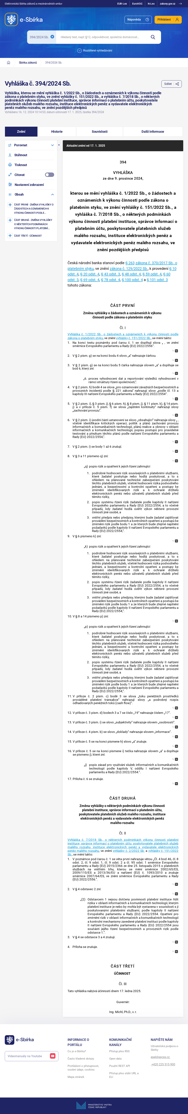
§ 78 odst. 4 (110, 280)
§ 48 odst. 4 (131, 274)
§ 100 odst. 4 (132, 280)
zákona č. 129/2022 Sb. (129, 268)
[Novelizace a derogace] (176, 350)
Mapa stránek (76, 1077)
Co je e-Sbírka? (77, 1051)
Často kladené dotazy (81, 1058)
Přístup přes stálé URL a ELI (124, 1075)
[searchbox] (101, 37)
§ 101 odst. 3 (157, 280)
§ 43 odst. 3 (110, 274)
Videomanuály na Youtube (25, 1056)
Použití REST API (119, 1066)
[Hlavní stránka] (8, 62)
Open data (115, 1058)
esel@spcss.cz (160, 1057)
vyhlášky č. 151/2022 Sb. (133, 338)
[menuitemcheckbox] (31, 175)
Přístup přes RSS (119, 1051)
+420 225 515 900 (163, 1064)
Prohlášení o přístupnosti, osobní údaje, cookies (83, 1067)
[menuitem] (138, 20)
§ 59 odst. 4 (152, 274)
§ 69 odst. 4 (89, 280)
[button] (21, 132)
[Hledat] (154, 37)
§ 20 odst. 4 (89, 274)
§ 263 (130, 263)
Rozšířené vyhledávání (97, 50)
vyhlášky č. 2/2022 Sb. (129, 851)
